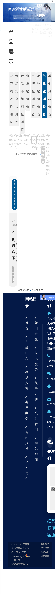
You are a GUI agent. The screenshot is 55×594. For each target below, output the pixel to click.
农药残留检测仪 (11, 99)
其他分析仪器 (49, 95)
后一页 (34, 290)
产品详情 (13, 274)
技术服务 (36, 361)
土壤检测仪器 (33, 95)
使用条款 (45, 548)
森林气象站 (29, 140)
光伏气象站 (25, 140)
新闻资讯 (24, 32)
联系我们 (36, 421)
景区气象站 (20, 140)
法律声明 (45, 552)
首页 (20, 290)
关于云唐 (36, 391)
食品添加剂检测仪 (22, 102)
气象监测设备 (44, 95)
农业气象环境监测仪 (34, 143)
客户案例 (21, 32)
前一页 (26, 290)
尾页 (40, 290)
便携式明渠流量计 (48, 167)
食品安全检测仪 (16, 99)
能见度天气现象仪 (48, 152)
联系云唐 (32, 32)
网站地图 (36, 451)
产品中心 (13, 32)
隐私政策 (45, 544)
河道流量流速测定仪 (43, 154)
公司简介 (28, 32)
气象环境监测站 (11, 141)
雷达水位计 (43, 140)
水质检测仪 (27, 91)
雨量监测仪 (38, 140)
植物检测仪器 (38, 95)
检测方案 (17, 32)
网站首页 (9, 32)
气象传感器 (48, 140)
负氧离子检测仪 (16, 141)
